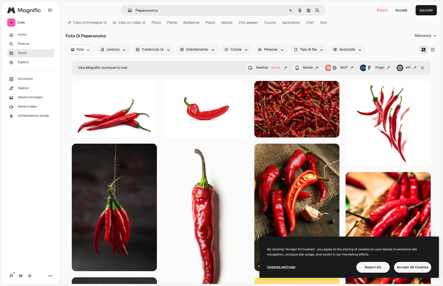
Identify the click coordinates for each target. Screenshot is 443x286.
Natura (226, 22)
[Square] (433, 50)
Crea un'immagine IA (90, 22)
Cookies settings (281, 267)
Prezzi (382, 10)
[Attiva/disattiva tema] (30, 276)
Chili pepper (248, 22)
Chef (310, 22)
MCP (344, 68)
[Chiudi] (422, 68)
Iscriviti (426, 10)
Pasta (210, 22)
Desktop (268, 68)
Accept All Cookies (412, 267)
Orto (323, 22)
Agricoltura (291, 22)
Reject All (373, 267)
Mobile (308, 68)
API (408, 68)
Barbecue (191, 22)
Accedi (401, 10)
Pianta (172, 22)
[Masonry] (423, 50)
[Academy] (20, 276)
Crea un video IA (131, 22)
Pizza (156, 22)
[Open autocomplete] (128, 10)
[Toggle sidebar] (50, 10)
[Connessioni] (11, 276)
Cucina (270, 22)
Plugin (379, 68)
